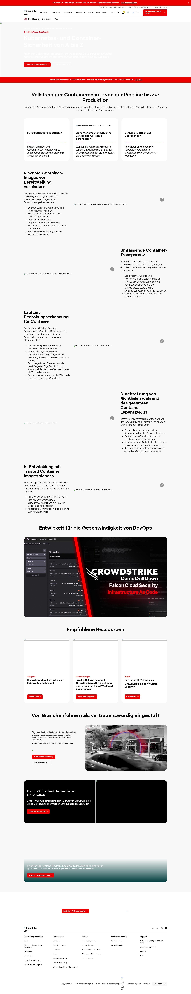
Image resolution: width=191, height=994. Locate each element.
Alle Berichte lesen (40, 763)
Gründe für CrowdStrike (83, 12)
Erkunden (45, 19)
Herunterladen (34, 697)
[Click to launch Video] (95, 577)
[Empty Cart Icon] (136, 12)
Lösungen (66, 12)
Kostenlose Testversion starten (74, 911)
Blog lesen (138, 80)
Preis (111, 12)
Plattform (43, 12)
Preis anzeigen (120, 911)
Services (55, 12)
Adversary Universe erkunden (39, 875)
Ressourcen (100, 12)
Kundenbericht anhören (42, 757)
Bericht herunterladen (129, 3)
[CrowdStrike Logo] (30, 12)
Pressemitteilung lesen (86, 697)
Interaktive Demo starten (37, 811)
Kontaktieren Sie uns (100, 911)
